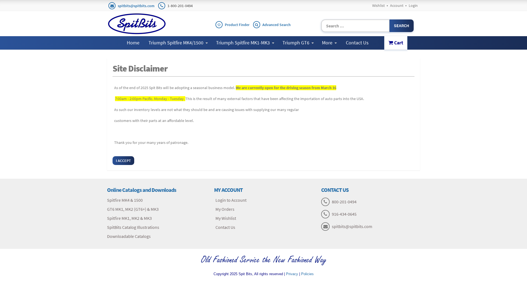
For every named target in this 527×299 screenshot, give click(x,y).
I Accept (123, 160)
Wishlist (378, 5)
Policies (307, 274)
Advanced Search (276, 24)
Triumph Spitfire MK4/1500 (175, 42)
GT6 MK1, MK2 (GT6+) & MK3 (133, 209)
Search (401, 25)
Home (133, 42)
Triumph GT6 (295, 42)
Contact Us (357, 42)
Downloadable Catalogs (129, 236)
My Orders (224, 209)
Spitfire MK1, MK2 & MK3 (129, 218)
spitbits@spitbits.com (136, 5)
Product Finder (237, 24)
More (327, 42)
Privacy (292, 274)
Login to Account (230, 200)
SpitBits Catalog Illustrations (133, 227)
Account (396, 5)
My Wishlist (225, 218)
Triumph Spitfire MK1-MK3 (243, 42)
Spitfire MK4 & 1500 (125, 200)
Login (413, 5)
